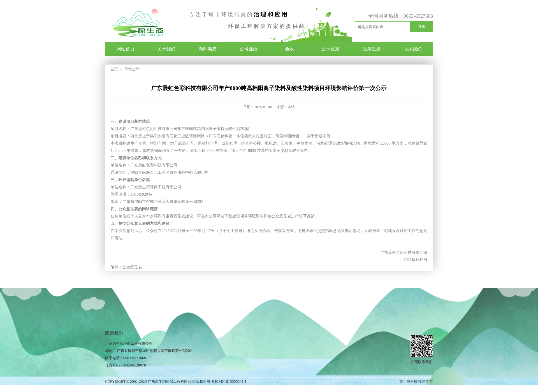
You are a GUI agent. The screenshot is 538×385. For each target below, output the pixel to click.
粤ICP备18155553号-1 (229, 381)
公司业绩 (249, 49)
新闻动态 (208, 49)
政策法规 (372, 49)
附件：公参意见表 (126, 267)
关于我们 (166, 49)
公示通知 (330, 49)
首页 (114, 69)
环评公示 (131, 69)
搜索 (421, 26)
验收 (289, 49)
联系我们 (412, 49)
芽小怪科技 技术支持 (416, 381)
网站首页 (125, 49)
